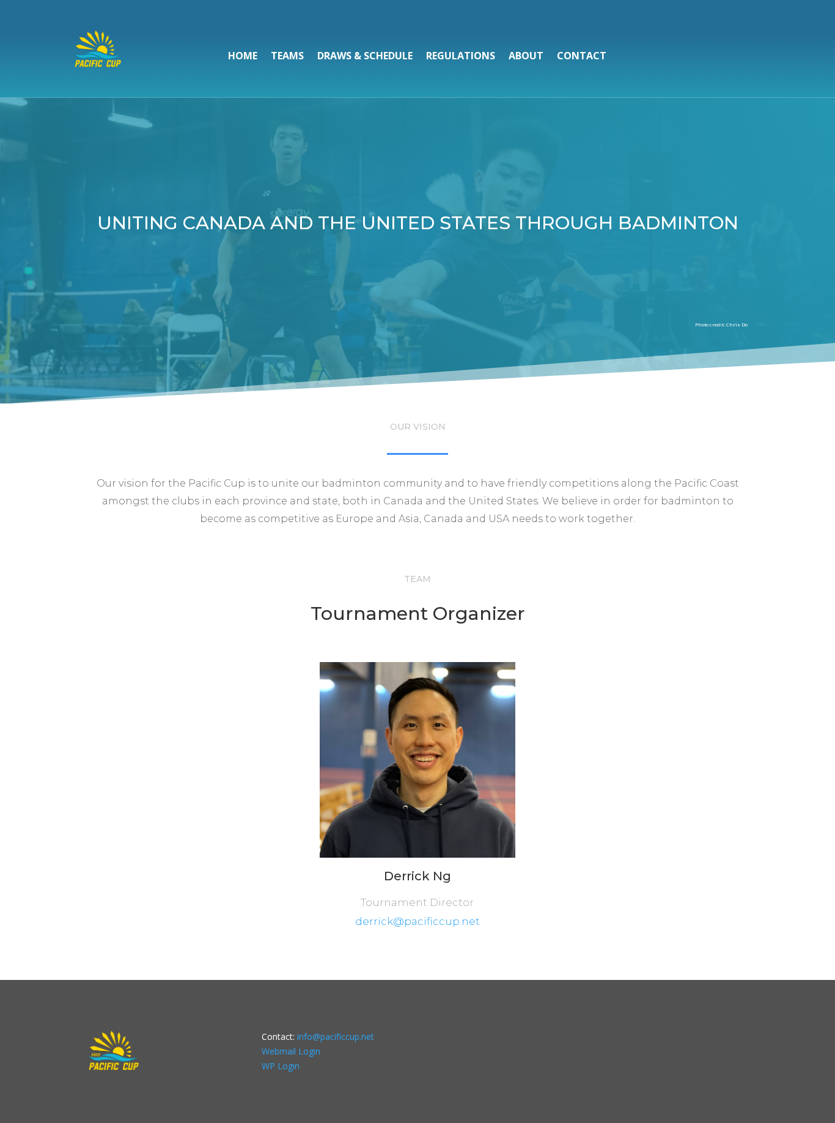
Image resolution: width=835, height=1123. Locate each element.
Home (242, 56)
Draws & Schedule (365, 56)
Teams (287, 56)
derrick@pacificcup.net (417, 921)
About (526, 56)
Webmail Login (291, 1051)
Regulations (460, 56)
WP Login (281, 1066)
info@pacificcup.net (335, 1036)
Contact (581, 56)
